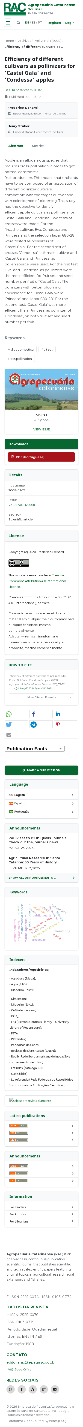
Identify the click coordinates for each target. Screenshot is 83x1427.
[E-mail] (55, 1389)
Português (21, 811)
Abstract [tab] (16, 146)
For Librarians (18, 1221)
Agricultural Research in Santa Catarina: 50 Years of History (34, 860)
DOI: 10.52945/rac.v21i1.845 (23, 90)
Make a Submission (44, 770)
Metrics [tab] (38, 146)
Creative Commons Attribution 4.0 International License (37, 581)
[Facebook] (22, 1389)
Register (55, 22)
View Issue (41, 429)
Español (19, 803)
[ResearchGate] (44, 1389)
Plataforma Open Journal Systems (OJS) (36, 1421)
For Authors (17, 1214)
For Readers (17, 1207)
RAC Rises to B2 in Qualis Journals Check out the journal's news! (37, 840)
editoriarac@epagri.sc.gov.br (31, 1362)
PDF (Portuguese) (30, 457)
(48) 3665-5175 (19, 1369)
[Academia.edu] (33, 1389)
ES (33, 22)
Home (9, 40)
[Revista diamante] (30, 1101)
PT (40, 22)
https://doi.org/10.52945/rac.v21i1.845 (30, 688)
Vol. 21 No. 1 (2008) (48, 40)
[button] (16, 714)
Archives (24, 40)
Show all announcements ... (32, 877)
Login (69, 22)
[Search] (18, 22)
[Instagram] (10, 1389)
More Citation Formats (41, 697)
